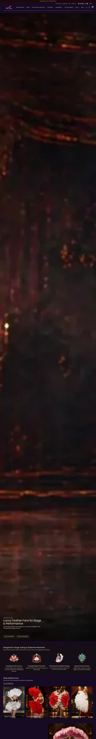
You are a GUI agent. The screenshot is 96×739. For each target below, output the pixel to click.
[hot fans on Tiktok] (83, 3)
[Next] (84, 7)
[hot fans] (8, 7)
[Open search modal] (86, 7)
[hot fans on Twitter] (85, 3)
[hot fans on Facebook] (78, 3)
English (90, 3)
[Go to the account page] (89, 7)
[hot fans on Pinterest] (82, 3)
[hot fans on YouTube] (87, 3)
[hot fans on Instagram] (80, 3)
